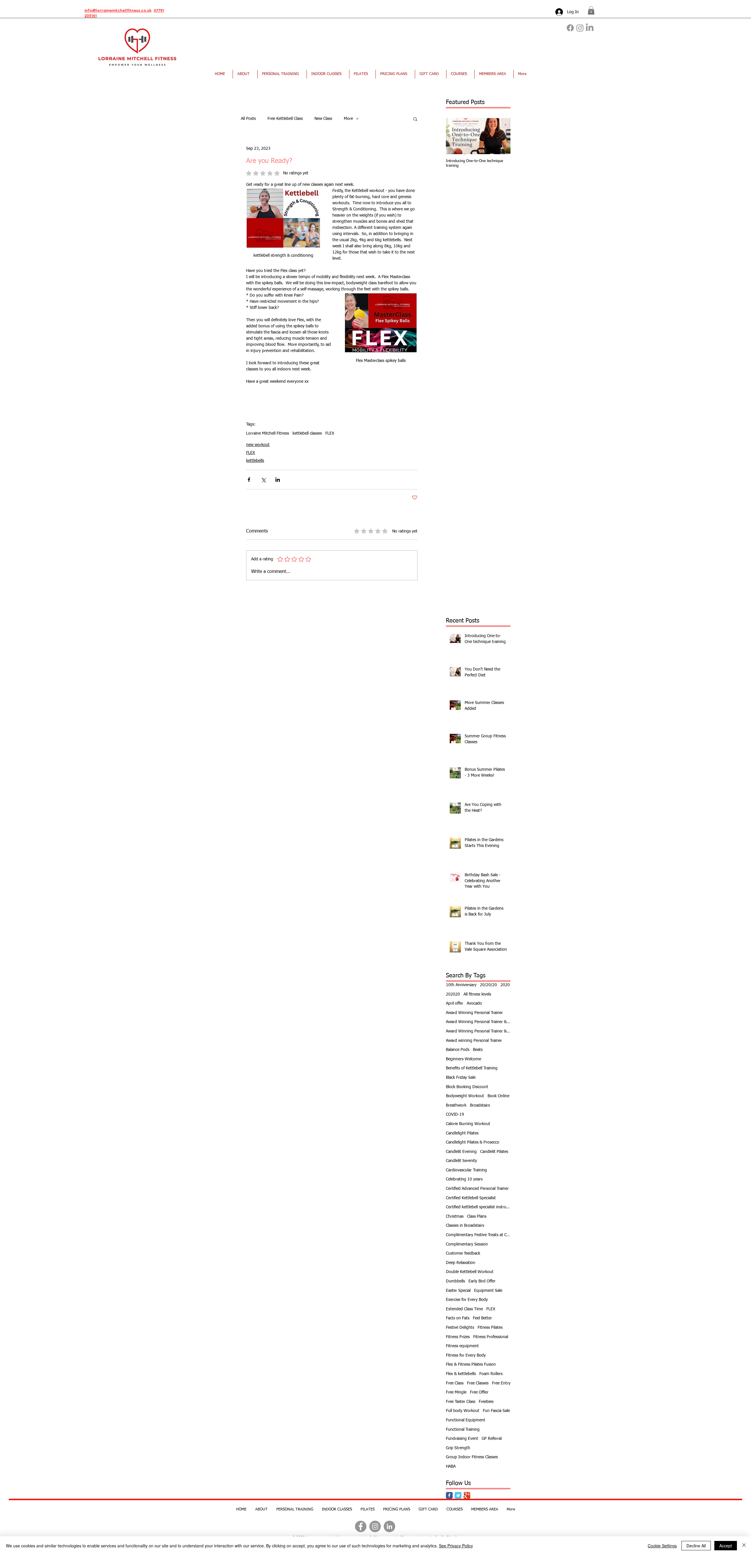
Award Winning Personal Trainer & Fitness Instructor (478, 1031)
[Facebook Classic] (449, 1495)
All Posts (248, 119)
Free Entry (501, 1383)
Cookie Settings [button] (662, 1546)
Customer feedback (463, 1253)
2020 (505, 985)
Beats (478, 1050)
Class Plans (476, 1216)
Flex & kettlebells (461, 1374)
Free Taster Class (460, 1402)
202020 (453, 994)
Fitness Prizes (458, 1337)
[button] (591, 10)
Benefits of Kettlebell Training (472, 1068)
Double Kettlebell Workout (469, 1272)
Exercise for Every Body (467, 1300)
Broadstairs (480, 1105)
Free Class (455, 1383)
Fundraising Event (462, 1439)
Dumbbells (455, 1281)
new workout (258, 445)
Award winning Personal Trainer (474, 1041)
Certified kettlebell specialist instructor (478, 1207)
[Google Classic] (467, 1495)
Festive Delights (460, 1328)
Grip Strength (458, 1448)
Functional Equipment (465, 1420)
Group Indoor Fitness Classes (472, 1457)
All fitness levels (477, 994)
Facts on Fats (457, 1318)
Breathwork (456, 1105)
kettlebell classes (307, 433)
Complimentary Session (467, 1244)
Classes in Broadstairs (465, 1226)
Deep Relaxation (460, 1263)
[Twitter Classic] (458, 1495)
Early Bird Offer (481, 1281)
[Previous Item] (455, 136)
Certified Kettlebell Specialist (471, 1198)
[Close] (743, 1545)
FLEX (329, 433)
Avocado (474, 1003)
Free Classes (477, 1383)
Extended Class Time (464, 1309)
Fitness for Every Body (466, 1355)
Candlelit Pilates (494, 1152)
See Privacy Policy (456, 1546)
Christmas (455, 1216)
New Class (323, 119)
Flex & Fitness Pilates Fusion (471, 1364)
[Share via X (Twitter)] (263, 479)
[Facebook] (570, 28)
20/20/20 (488, 985)
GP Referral (492, 1439)
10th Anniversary (461, 985)
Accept (725, 1546)
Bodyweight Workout (465, 1096)
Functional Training (463, 1430)
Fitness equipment (462, 1346)
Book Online (498, 1096)
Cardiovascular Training (466, 1170)
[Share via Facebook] (249, 479)
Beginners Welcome (463, 1059)
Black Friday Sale (461, 1078)
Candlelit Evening (461, 1152)
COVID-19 (455, 1114)
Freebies (486, 1402)
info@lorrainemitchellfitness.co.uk (117, 10)
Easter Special (458, 1291)
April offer (454, 1003)
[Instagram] (580, 28)
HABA (451, 1466)
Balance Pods (457, 1050)
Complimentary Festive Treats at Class (478, 1235)
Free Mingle (456, 1392)
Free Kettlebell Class (285, 119)
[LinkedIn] (589, 28)
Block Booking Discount (467, 1087)
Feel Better (482, 1318)
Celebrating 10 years (464, 1179)
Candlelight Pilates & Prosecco (472, 1142)
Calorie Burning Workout (468, 1124)
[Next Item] (501, 136)
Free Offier (479, 1392)
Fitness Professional (490, 1337)
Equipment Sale (488, 1291)
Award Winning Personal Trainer (474, 1013)
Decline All (696, 1546)
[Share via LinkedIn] (277, 479)
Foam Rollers (491, 1374)
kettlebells (255, 461)
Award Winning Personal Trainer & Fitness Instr (478, 1022)
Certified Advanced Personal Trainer (477, 1189)
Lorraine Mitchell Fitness (267, 433)
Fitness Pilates (490, 1328)
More (348, 119)
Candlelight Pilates (462, 1133)
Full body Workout (462, 1411)
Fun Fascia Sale (496, 1411)
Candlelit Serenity (461, 1161)
